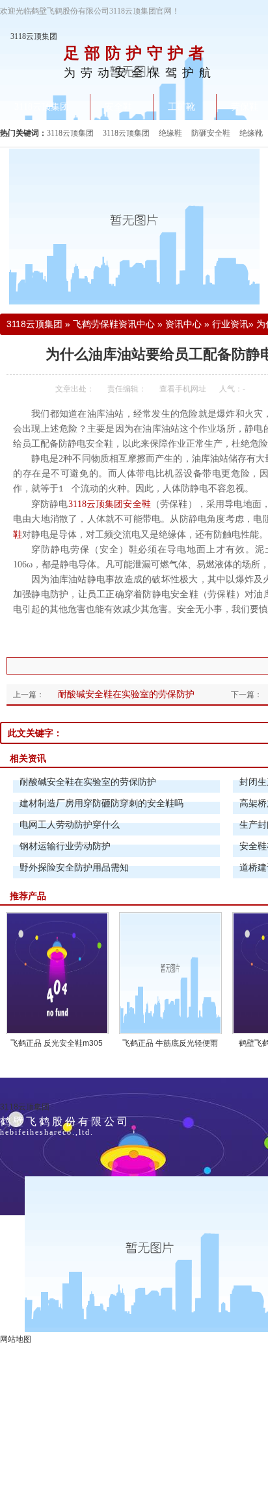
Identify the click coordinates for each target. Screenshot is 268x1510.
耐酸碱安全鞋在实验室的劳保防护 (126, 694)
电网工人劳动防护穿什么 (70, 824)
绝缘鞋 (170, 133)
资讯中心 (183, 324)
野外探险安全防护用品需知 (74, 867)
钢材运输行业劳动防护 (65, 846)
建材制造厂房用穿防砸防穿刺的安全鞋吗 (101, 803)
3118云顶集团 (33, 36)
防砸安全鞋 (210, 133)
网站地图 (15, 1339)
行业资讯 (230, 324)
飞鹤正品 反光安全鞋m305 (56, 1043)
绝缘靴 (251, 133)
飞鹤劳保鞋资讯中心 (114, 324)
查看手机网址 (182, 388)
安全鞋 (137, 504)
